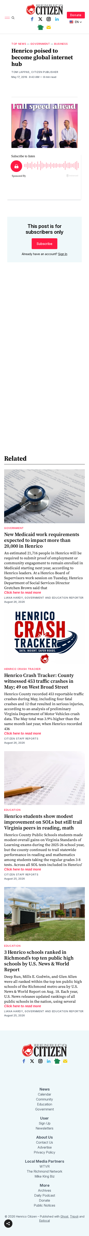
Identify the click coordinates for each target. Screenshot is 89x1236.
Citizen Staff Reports (21, 738)
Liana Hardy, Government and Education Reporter (44, 597)
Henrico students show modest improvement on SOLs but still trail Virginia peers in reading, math (43, 822)
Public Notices (44, 1205)
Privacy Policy (44, 1152)
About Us (44, 1137)
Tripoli (74, 1216)
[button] (8, 1223)
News (45, 1089)
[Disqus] (44, 325)
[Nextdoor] (40, 27)
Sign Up (45, 1123)
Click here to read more (22, 592)
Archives (44, 1190)
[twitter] (40, 19)
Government (40, 43)
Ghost (64, 1216)
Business (61, 43)
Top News (18, 43)
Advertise (44, 1147)
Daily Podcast (44, 1195)
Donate (76, 15)
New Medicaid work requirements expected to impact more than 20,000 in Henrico (41, 540)
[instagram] (48, 19)
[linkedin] (57, 19)
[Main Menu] (7, 18)
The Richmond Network (44, 1171)
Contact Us (44, 1142)
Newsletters (44, 1128)
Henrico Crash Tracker (22, 669)
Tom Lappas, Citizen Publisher (34, 72)
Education (12, 809)
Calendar (44, 1094)
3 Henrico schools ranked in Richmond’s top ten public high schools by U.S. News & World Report (39, 961)
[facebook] (32, 19)
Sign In (62, 254)
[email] (48, 27)
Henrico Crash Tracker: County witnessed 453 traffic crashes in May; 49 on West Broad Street (39, 681)
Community (44, 1099)
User (44, 1118)
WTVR (45, 1166)
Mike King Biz (45, 1176)
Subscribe (44, 244)
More (44, 1185)
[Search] (13, 17)
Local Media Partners (44, 1161)
